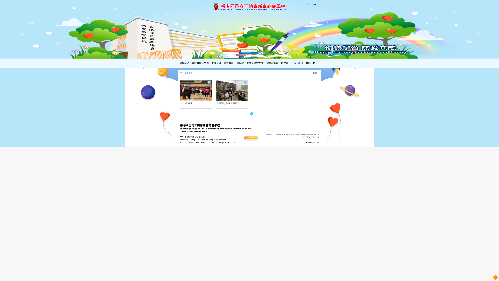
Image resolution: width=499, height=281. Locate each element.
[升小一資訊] (297, 63)
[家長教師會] (272, 63)
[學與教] (240, 63)
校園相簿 (188, 73)
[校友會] (284, 63)
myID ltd (316, 142)
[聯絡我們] (310, 63)
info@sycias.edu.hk (227, 142)
